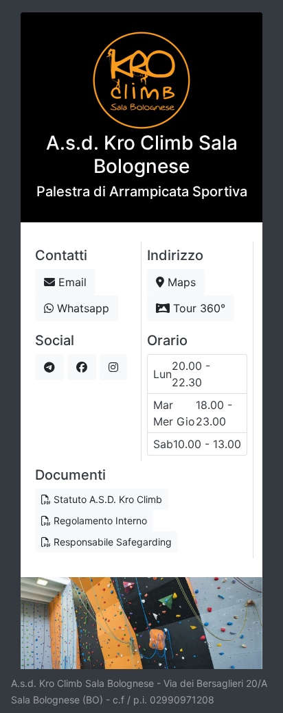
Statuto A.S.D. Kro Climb (106, 499)
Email (71, 282)
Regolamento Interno (99, 520)
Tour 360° (197, 308)
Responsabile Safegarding (111, 542)
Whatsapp (81, 308)
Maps (180, 282)
